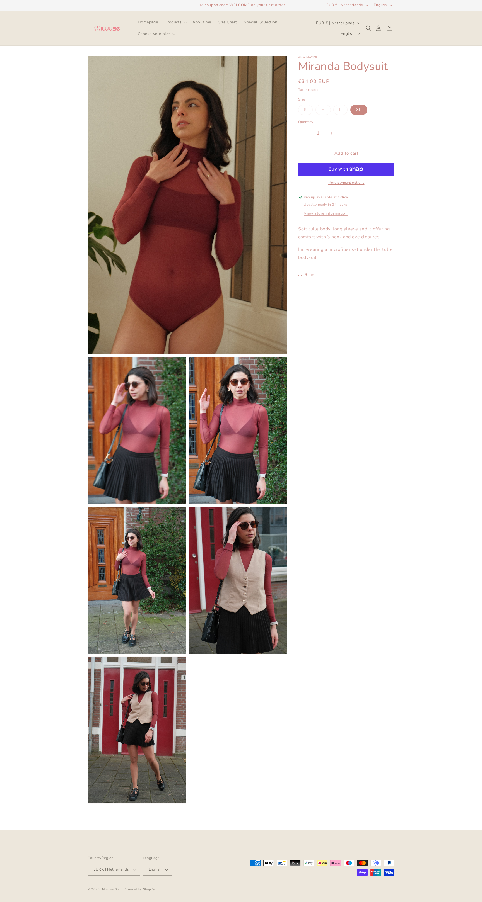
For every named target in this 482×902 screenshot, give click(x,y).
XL (359, 109)
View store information (326, 213)
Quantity (305, 122)
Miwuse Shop (112, 889)
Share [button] (310, 274)
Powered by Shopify (139, 889)
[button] (175, 22)
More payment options (346, 182)
